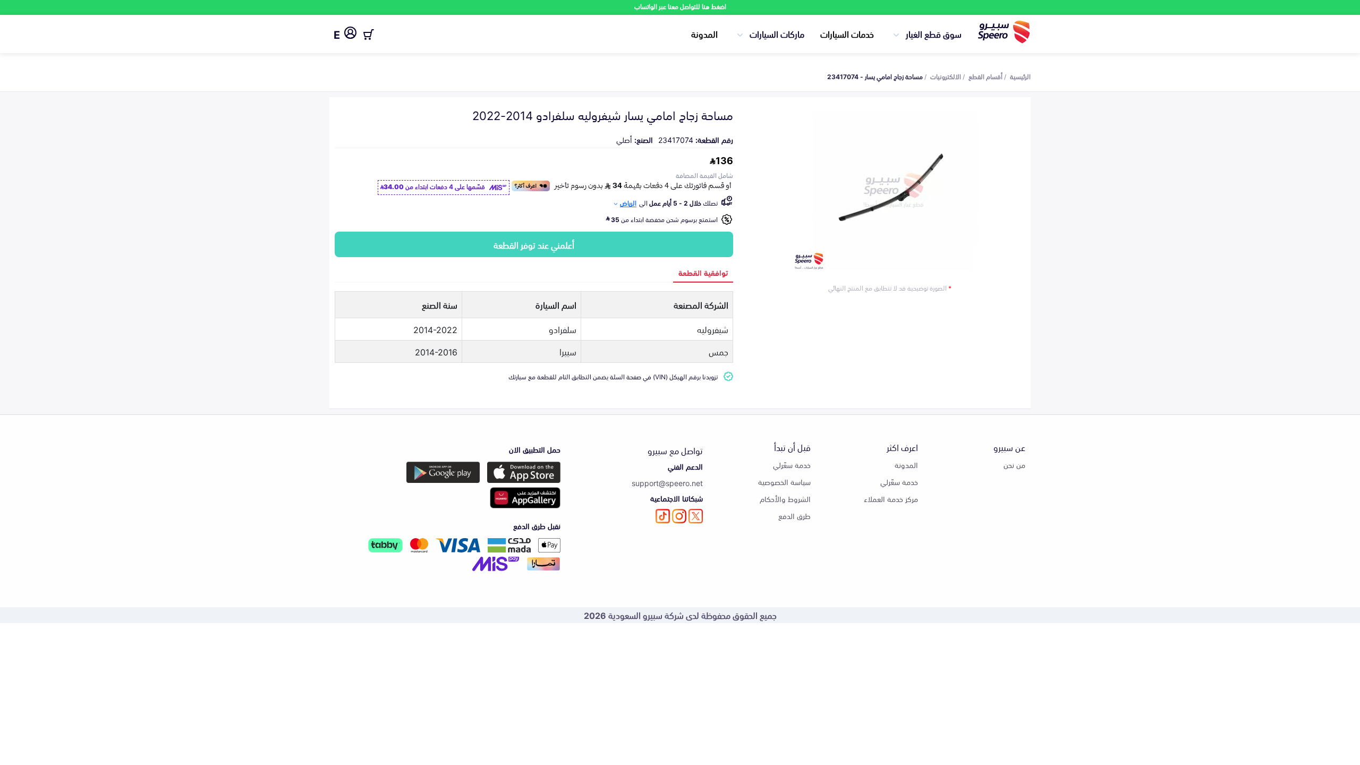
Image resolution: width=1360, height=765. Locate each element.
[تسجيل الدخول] (350, 34)
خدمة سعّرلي (899, 481)
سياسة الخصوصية (784, 481)
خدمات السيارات (847, 33)
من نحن (1014, 464)
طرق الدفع (794, 515)
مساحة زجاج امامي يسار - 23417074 (875, 76)
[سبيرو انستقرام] (679, 516)
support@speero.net (667, 482)
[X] (695, 516)
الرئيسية (1020, 76)
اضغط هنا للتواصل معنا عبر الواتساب (680, 6)
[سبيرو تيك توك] (663, 516)
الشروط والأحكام (785, 498)
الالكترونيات (945, 76)
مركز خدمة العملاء (891, 498)
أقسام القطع (985, 76)
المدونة (704, 33)
